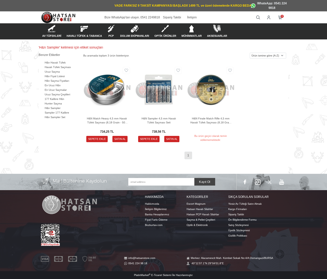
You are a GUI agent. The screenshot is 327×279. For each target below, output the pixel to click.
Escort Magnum (196, 203)
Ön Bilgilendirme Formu (242, 219)
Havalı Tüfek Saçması (58, 67)
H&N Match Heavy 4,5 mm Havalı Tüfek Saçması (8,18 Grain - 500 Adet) (107, 121)
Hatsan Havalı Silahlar (200, 209)
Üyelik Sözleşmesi (239, 230)
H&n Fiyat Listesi (55, 76)
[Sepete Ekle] (97, 139)
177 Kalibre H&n (54, 98)
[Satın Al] (120, 139)
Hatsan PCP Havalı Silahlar (203, 214)
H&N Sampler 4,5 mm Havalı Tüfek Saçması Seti (159, 120)
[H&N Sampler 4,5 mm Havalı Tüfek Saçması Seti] (158, 89)
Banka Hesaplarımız (157, 214)
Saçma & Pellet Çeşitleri (201, 219)
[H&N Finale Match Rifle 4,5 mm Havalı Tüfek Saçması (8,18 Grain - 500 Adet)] (210, 89)
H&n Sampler (53, 108)
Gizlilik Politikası (237, 235)
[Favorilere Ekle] (126, 70)
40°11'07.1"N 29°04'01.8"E (208, 263)
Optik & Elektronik (197, 224)
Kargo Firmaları (237, 209)
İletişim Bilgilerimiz (156, 209)
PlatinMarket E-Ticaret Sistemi (152, 275)
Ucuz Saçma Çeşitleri (57, 94)
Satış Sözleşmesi (238, 224)
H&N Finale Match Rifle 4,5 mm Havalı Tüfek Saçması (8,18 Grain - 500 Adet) (210, 121)
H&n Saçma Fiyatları (57, 80)
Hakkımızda (152, 203)
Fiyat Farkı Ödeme (156, 219)
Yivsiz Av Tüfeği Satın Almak (245, 203)
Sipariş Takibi (236, 214)
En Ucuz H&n (53, 85)
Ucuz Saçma (52, 71)
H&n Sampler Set (55, 117)
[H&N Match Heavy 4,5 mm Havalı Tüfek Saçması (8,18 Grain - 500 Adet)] (107, 89)
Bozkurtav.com (154, 224)
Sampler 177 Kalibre (57, 112)
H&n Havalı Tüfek (55, 62)
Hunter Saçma (53, 103)
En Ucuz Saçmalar (56, 89)
